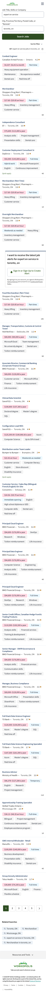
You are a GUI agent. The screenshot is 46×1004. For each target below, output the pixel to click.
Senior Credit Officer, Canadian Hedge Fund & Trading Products (22, 615)
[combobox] (23, 15)
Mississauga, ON (14, 933)
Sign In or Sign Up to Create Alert (27, 272)
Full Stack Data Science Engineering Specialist (22, 744)
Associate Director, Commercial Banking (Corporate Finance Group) (19, 364)
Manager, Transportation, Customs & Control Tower (21, 327)
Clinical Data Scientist (11, 398)
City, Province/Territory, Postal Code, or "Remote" (19, 22)
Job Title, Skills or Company (14, 10)
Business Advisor (9, 772)
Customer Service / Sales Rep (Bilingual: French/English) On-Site (19, 485)
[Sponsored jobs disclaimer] (42, 49)
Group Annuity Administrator (15, 876)
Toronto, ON (12, 928)
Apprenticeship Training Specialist (17, 803)
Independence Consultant (13, 122)
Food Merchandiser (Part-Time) (15, 293)
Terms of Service (12, 282)
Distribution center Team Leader (16, 449)
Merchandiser (8, 89)
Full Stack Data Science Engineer (16, 716)
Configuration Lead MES (12, 426)
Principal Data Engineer (12, 551)
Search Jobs (23, 36)
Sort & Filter (35, 44)
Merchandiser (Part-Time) (13, 181)
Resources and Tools (21, 955)
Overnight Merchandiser (12, 214)
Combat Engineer (9, 56)
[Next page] (39, 908)
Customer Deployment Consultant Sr (18, 150)
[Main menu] (42, 3)
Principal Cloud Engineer (13, 523)
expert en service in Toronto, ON (20, 938)
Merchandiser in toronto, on (19, 942)
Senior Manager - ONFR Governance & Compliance (18, 650)
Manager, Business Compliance (15, 683)
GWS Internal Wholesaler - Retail (16, 841)
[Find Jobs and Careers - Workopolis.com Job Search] (12, 3)
